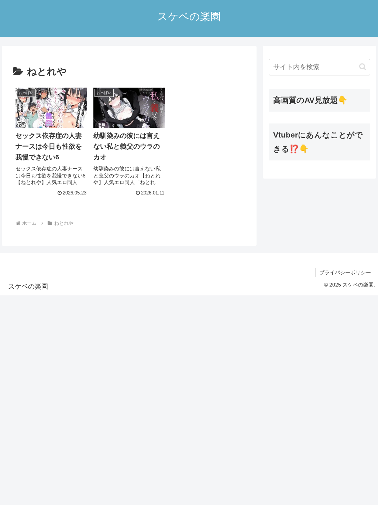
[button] (362, 66)
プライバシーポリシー (345, 272)
